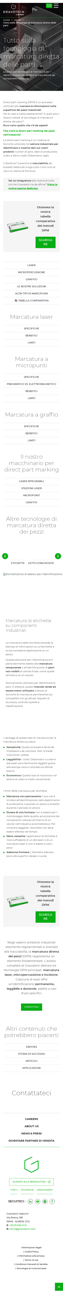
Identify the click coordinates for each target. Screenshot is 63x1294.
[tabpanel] (31, 328)
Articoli (17, 20)
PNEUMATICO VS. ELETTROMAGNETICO (31, 384)
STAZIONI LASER (31, 488)
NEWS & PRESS (31, 1133)
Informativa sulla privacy (31, 1256)
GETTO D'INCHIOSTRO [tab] (42, 563)
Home (6, 20)
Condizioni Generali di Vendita (31, 1264)
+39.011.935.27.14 (18, 1225)
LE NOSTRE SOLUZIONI (31, 286)
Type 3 (13, 1190)
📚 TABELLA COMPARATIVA (32, 300)
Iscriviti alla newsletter (29, 1182)
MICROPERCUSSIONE (31, 272)
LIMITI (31, 343)
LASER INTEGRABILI (31, 481)
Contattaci (31, 1007)
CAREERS (31, 1119)
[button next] (58, 556)
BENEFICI (31, 336)
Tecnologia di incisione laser (31, 1269)
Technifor (27, 1190)
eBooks (31, 1047)
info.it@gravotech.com (22, 1229)
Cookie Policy (32, 1252)
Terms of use (31, 1260)
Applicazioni (31, 1068)
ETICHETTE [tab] (18, 563)
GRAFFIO (31, 279)
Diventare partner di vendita (31, 1141)
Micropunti (31, 495)
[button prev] (5, 556)
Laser (31, 265)
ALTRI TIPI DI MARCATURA (31, 293)
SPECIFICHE (31, 328)
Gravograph (45, 1190)
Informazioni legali (31, 1248)
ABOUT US (32, 1126)
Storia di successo (31, 1054)
